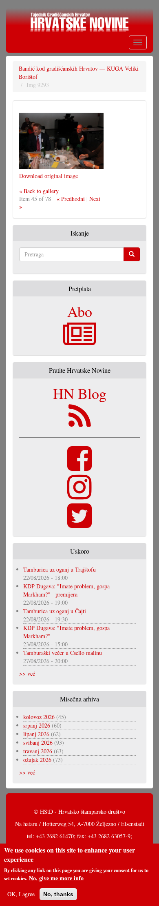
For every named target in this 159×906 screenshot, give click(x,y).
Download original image (48, 176)
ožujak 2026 (37, 760)
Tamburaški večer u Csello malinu (62, 653)
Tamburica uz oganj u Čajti (54, 611)
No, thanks (58, 894)
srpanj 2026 (36, 725)
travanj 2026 (37, 751)
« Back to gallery (39, 191)
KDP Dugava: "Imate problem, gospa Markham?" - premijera (66, 590)
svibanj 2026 (38, 742)
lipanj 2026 (36, 734)
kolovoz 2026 (39, 717)
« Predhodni (71, 199)
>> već (27, 673)
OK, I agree (21, 894)
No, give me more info (56, 878)
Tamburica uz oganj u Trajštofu (59, 569)
